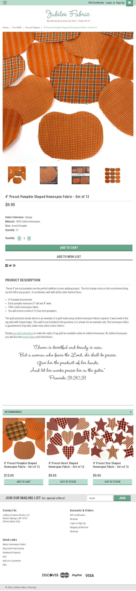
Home (5, 27)
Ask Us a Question (12, 561)
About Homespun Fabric (14, 544)
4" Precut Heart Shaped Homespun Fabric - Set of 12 (66, 465)
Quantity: (10, 238)
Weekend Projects (12, 552)
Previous (6, 97)
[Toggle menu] (5, 5)
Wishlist (74, 519)
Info (4, 556)
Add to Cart (24, 481)
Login (109, 2)
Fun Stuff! (16, 27)
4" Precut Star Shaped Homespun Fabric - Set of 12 (111, 465)
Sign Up (120, 2)
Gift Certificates (77, 515)
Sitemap (74, 531)
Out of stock (68, 481)
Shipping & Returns (79, 527)
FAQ (5, 565)
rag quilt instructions (22, 333)
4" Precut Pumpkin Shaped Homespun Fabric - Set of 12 (70, 27)
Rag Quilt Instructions (13, 548)
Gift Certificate (96, 2)
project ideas (29, 337)
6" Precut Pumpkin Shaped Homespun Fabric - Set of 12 (22, 465)
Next (129, 97)
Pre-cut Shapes (32, 27)
